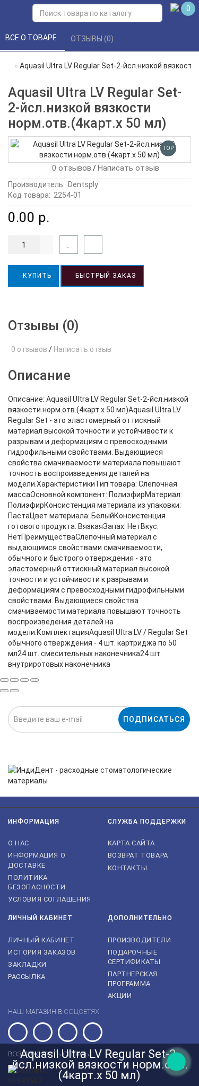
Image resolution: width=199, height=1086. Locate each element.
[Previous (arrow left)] (4, 690)
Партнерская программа (133, 978)
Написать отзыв (128, 168)
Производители (139, 940)
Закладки (27, 964)
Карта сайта (131, 843)
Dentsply (83, 184)
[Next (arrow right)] (14, 690)
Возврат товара (138, 855)
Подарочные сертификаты (134, 957)
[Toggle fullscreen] (24, 680)
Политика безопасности (36, 882)
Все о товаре (31, 37)
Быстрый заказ (104, 275)
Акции (120, 996)
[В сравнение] (93, 244)
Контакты (128, 868)
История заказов (42, 952)
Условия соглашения (49, 899)
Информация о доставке (36, 860)
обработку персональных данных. (152, 739)
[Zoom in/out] (34, 680)
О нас (18, 843)
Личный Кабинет (41, 940)
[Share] (14, 680)
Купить (36, 275)
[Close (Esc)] (4, 680)
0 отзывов (69, 168)
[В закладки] (68, 244)
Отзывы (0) (93, 38)
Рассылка (27, 977)
